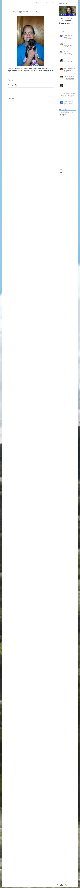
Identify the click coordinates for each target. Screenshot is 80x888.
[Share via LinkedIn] (16, 85)
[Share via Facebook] (8, 85)
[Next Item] (73, 11)
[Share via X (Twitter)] (12, 85)
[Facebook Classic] (61, 172)
